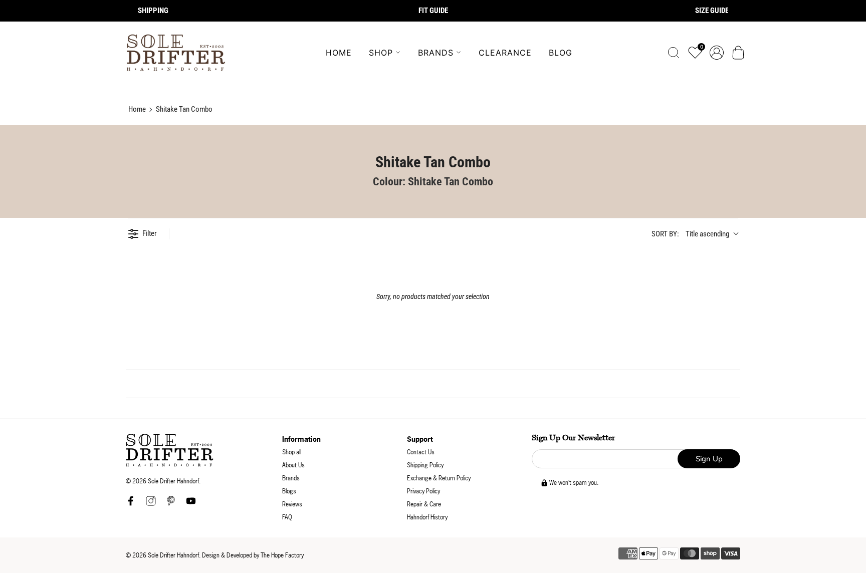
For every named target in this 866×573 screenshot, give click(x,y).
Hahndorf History (427, 517)
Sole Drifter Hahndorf (173, 555)
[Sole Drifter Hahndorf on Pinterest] (171, 503)
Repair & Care (424, 504)
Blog (560, 53)
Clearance (505, 53)
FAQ (287, 517)
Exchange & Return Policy (439, 478)
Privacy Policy (423, 491)
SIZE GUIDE (712, 10)
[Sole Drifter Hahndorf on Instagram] (151, 503)
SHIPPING (153, 10)
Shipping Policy (425, 465)
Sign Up (709, 459)
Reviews (292, 504)
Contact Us (421, 452)
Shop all (291, 452)
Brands (436, 53)
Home (339, 53)
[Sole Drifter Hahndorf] (176, 53)
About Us (293, 465)
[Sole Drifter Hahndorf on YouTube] (191, 503)
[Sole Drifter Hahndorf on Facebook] (131, 503)
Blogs (289, 491)
